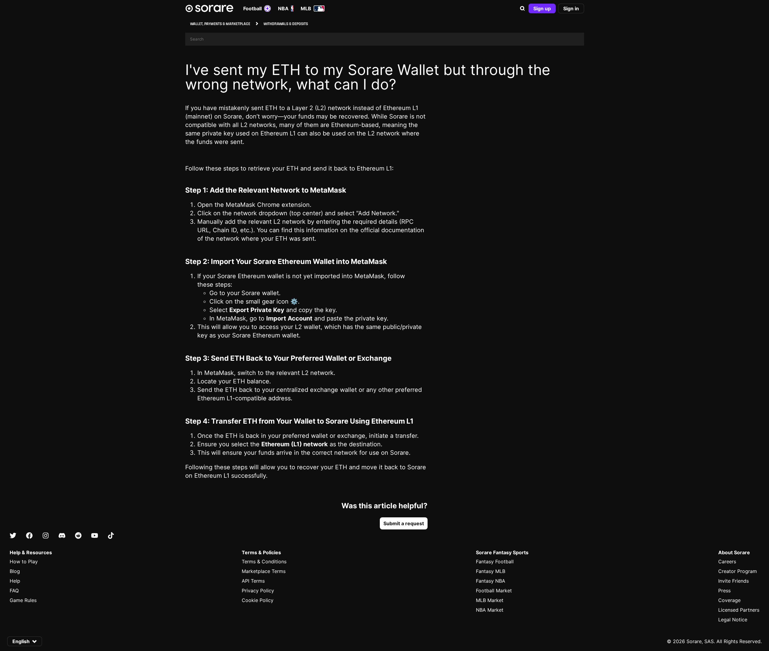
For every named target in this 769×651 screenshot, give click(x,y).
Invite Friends (733, 581)
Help (15, 581)
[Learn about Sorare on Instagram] (45, 535)
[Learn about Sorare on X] (13, 535)
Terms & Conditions (264, 561)
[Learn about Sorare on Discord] (62, 535)
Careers (727, 561)
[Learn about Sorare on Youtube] (94, 535)
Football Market (494, 591)
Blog (15, 571)
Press (724, 591)
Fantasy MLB (490, 571)
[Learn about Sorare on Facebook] (29, 535)
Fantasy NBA (490, 581)
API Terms (253, 581)
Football (252, 8)
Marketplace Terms (264, 571)
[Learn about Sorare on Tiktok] (111, 535)
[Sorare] (209, 8)
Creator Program (737, 571)
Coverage (729, 600)
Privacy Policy (258, 591)
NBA (283, 8)
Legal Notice (732, 620)
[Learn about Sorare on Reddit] (78, 535)
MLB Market (489, 600)
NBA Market (489, 610)
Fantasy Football (495, 561)
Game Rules (23, 600)
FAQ (14, 591)
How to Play (24, 561)
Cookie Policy (257, 600)
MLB (306, 8)
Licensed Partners (738, 610)
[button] (522, 8)
